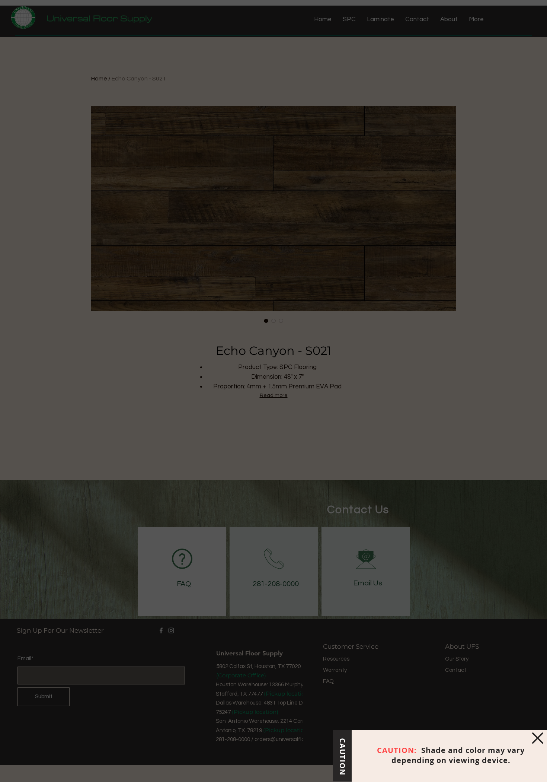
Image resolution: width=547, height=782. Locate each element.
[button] (537, 738)
